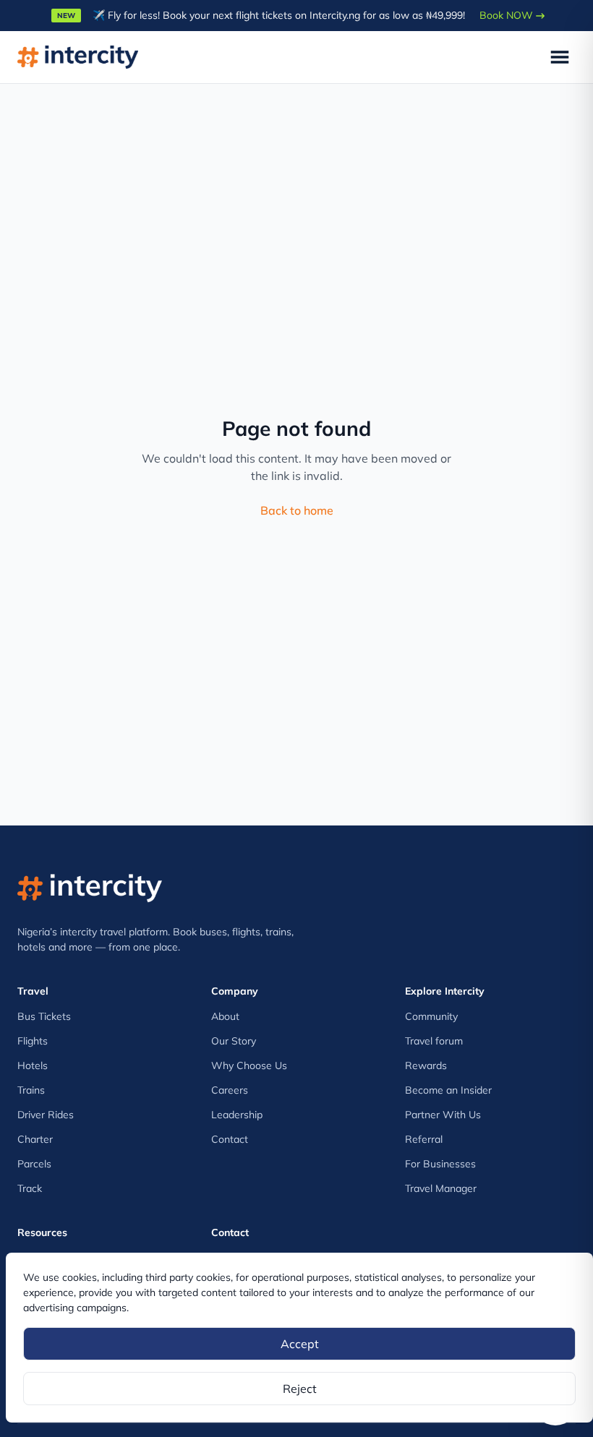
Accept (300, 1344)
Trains (31, 1090)
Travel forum (434, 1040)
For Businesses (440, 1163)
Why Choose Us (249, 1065)
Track (29, 1188)
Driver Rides (45, 1114)
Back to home (296, 510)
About (225, 1016)
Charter (35, 1139)
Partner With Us (443, 1114)
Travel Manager (441, 1188)
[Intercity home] (89, 884)
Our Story (233, 1040)
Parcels (34, 1163)
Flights (32, 1040)
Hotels (32, 1065)
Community (431, 1016)
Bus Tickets (44, 1016)
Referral (424, 1139)
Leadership (237, 1114)
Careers (229, 1090)
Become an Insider (448, 1090)
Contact (229, 1139)
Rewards (426, 1065)
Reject (300, 1388)
